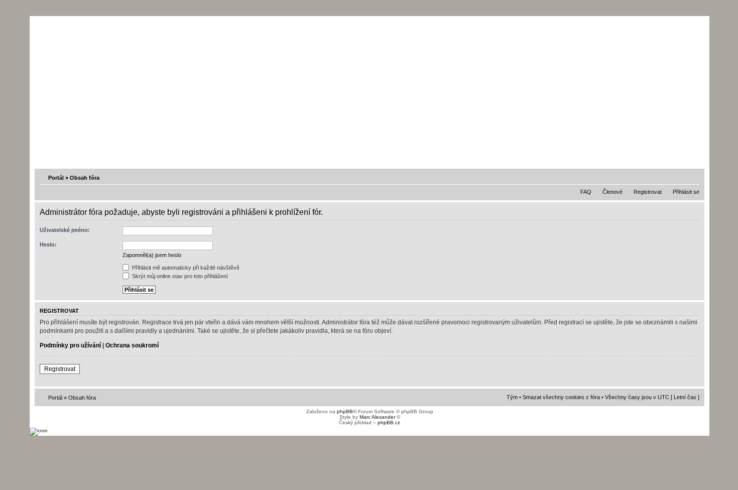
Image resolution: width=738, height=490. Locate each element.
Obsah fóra (84, 178)
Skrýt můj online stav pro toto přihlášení (179, 276)
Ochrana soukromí (132, 345)
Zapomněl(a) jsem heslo (151, 255)
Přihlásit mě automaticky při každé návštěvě (185, 268)
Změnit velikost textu (692, 177)
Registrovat (648, 192)
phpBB (345, 411)
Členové (612, 192)
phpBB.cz (389, 422)
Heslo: (48, 244)
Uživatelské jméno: (65, 230)
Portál (56, 178)
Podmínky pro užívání (70, 345)
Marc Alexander (377, 417)
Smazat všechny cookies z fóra (561, 397)
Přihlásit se (686, 192)
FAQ (585, 192)
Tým (512, 397)
